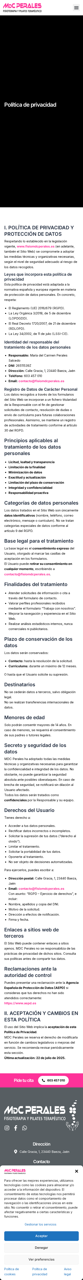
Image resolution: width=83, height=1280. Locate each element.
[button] (76, 1171)
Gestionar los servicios (40, 1224)
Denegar (41, 1248)
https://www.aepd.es (20, 1003)
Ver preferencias (41, 1259)
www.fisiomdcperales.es (35, 246)
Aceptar (41, 1236)
